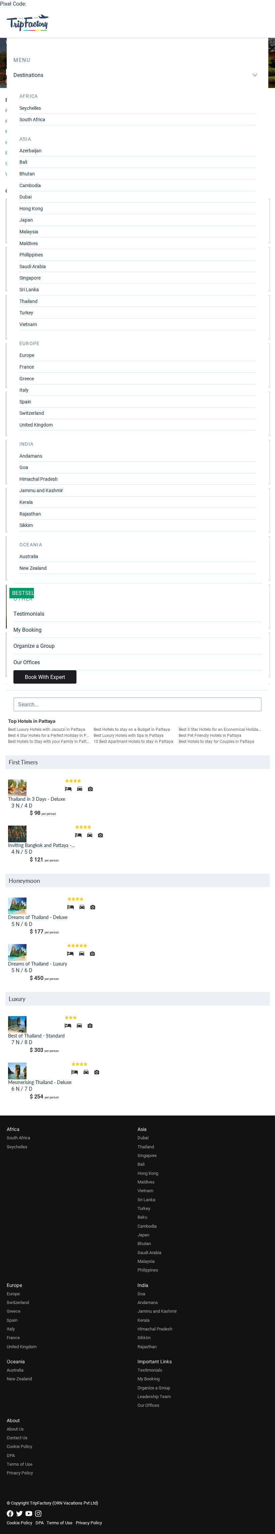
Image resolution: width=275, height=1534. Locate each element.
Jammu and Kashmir (41, 490)
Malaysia (28, 231)
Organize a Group (34, 645)
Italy (24, 390)
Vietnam (28, 324)
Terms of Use (20, 1464)
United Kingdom (36, 424)
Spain (25, 401)
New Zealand (33, 568)
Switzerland (31, 413)
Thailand (28, 301)
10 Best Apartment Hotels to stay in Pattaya (133, 741)
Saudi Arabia (32, 266)
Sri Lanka (29, 289)
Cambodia (30, 185)
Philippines (148, 1270)
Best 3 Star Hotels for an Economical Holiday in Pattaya (221, 729)
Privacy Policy (20, 1473)
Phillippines (31, 254)
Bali (23, 162)
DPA (11, 1455)
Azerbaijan (30, 150)
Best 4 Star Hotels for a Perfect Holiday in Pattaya (50, 735)
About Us (15, 1429)
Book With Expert (45, 676)
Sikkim (26, 525)
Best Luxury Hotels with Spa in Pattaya (129, 735)
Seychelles (30, 108)
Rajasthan (30, 514)
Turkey (26, 312)
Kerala (26, 502)
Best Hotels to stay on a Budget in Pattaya (132, 729)
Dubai (25, 197)
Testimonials (28, 613)
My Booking (27, 629)
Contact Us (17, 1438)
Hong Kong (31, 208)
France (26, 367)
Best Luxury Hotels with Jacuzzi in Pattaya (46, 729)
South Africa (32, 119)
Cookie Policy (19, 1446)
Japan (26, 220)
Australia (28, 556)
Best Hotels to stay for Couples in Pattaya (216, 741)
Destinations (28, 74)
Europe (26, 355)
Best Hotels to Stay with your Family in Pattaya (50, 741)
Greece (26, 378)
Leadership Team (154, 1396)
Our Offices (26, 662)
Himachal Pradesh (38, 479)
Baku (142, 1217)
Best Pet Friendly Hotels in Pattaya (210, 735)
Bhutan (27, 173)
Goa (23, 467)
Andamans (30, 456)
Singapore (30, 278)
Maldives (28, 243)
